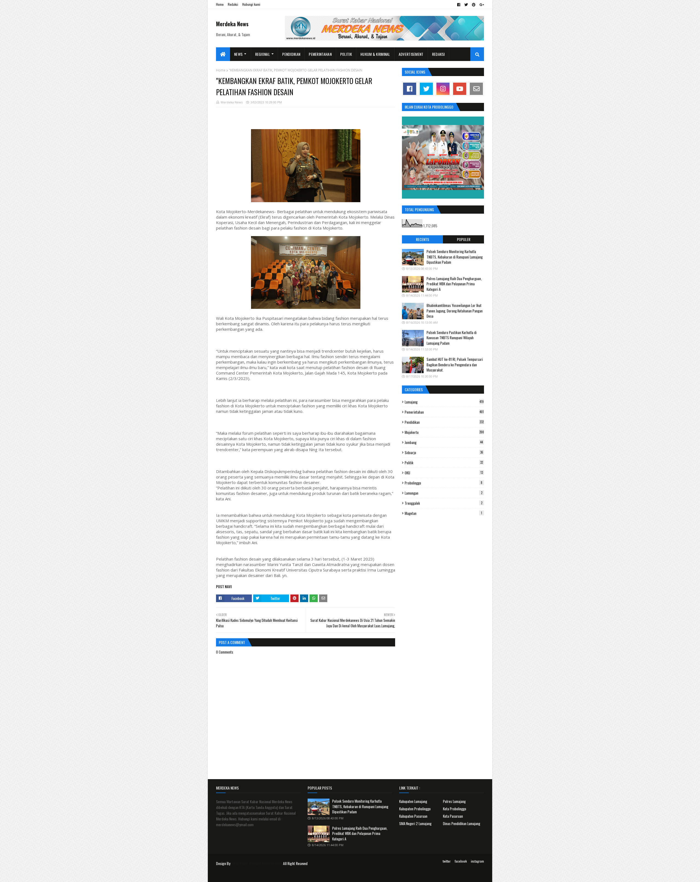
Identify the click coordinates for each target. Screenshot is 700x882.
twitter (447, 861)
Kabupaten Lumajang (413, 801)
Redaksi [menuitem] (438, 54)
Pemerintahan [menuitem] (320, 54)
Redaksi (233, 4)
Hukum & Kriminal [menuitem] (375, 54)
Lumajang (444, 402)
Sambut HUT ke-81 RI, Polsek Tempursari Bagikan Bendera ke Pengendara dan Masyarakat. (455, 364)
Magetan (443, 513)
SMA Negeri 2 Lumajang (415, 823)
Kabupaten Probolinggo (415, 808)
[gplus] (481, 4)
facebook (461, 861)
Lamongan (443, 493)
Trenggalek (443, 503)
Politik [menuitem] (346, 54)
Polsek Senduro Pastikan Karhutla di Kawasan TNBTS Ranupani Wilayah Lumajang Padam (452, 338)
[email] (476, 89)
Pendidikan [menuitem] (291, 54)
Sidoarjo (444, 452)
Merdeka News (232, 24)
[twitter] (466, 4)
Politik (444, 462)
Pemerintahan (444, 412)
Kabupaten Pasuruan (413, 816)
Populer (463, 239)
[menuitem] (223, 54)
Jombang (444, 442)
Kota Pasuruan (453, 816)
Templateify (237, 874)
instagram (477, 861)
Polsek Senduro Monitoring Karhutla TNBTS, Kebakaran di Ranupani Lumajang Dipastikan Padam (455, 257)
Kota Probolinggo (454, 808)
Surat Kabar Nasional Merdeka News (256, 863)
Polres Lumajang (454, 801)
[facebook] (459, 4)
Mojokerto (444, 432)
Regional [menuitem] (262, 54)
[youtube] (459, 89)
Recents (422, 239)
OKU (444, 472)
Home (220, 4)
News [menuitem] (238, 54)
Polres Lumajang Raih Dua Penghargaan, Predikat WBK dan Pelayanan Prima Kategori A (454, 284)
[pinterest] (474, 4)
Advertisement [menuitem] (411, 54)
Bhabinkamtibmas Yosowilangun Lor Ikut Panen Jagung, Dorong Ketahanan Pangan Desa (455, 311)
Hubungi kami (251, 4)
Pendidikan (444, 422)
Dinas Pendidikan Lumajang (461, 823)
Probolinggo (443, 483)
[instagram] (443, 89)
